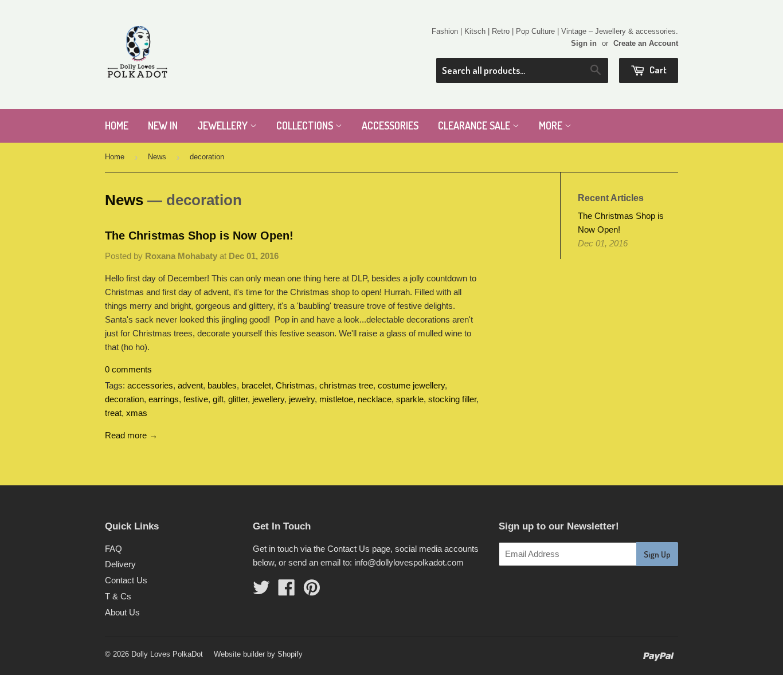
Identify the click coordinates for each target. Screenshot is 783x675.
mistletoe (336, 399)
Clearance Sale (475, 125)
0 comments (128, 369)
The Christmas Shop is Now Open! (199, 235)
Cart (657, 70)
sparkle (410, 399)
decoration (124, 399)
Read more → (131, 435)
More (552, 125)
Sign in (584, 43)
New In (163, 125)
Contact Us (126, 580)
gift (218, 399)
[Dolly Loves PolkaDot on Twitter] (261, 591)
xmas (136, 413)
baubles (222, 385)
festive (195, 399)
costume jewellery (411, 385)
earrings (163, 399)
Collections (305, 125)
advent (190, 385)
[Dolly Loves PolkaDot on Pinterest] (311, 591)
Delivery (120, 564)
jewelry (302, 399)
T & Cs (118, 596)
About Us (122, 612)
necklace (374, 399)
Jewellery (223, 125)
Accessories (390, 125)
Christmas (295, 385)
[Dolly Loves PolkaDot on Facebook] (286, 591)
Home (116, 125)
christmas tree (346, 385)
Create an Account (645, 43)
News (157, 156)
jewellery (268, 399)
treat (113, 413)
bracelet (256, 385)
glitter (238, 399)
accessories (150, 385)
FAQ (113, 549)
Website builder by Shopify (258, 654)
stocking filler (452, 399)
